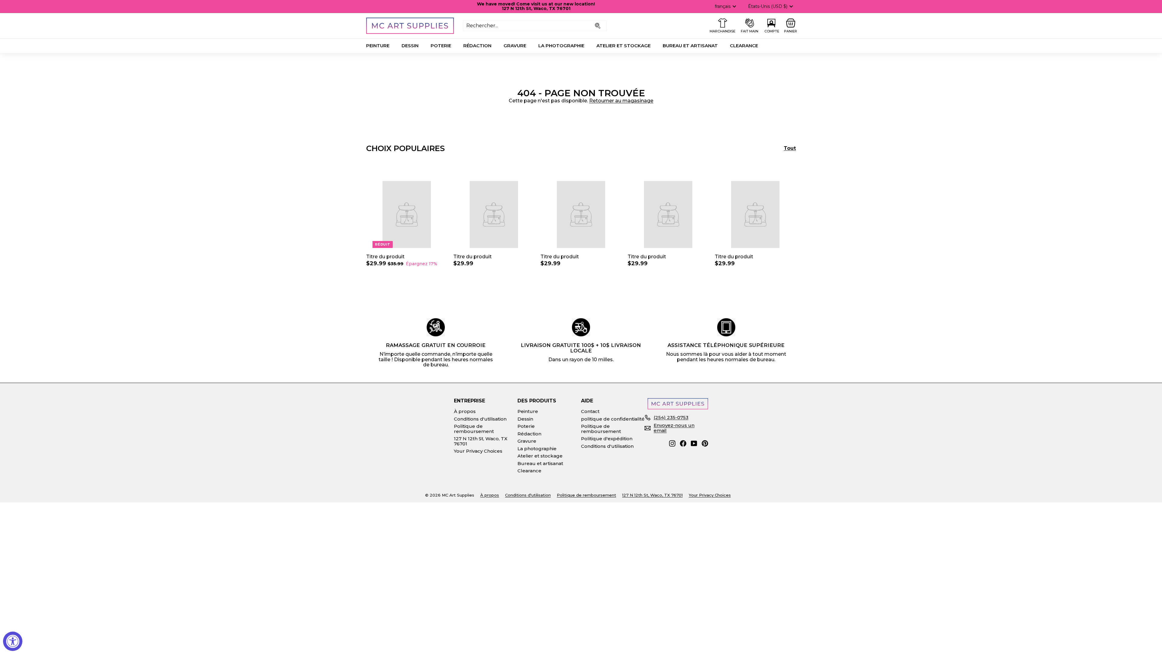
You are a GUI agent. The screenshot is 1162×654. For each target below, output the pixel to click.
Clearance (744, 45)
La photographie (561, 45)
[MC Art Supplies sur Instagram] (672, 443)
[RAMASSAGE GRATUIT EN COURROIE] (436, 327)
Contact (590, 411)
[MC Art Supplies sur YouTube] (694, 443)
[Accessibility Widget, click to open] (12, 641)
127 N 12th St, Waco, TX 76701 (480, 441)
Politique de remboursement (474, 428)
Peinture (377, 45)
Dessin (410, 45)
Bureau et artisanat (690, 45)
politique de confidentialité (613, 419)
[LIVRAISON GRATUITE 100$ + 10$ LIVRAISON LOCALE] (581, 327)
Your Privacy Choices (478, 451)
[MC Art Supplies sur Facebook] (683, 443)
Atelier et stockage (623, 45)
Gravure (515, 45)
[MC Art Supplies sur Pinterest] (705, 443)
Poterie (441, 45)
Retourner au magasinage (621, 101)
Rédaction (477, 45)
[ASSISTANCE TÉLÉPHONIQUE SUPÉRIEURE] (726, 327)
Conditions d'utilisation (480, 419)
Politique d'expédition (606, 438)
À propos (465, 411)
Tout (790, 148)
